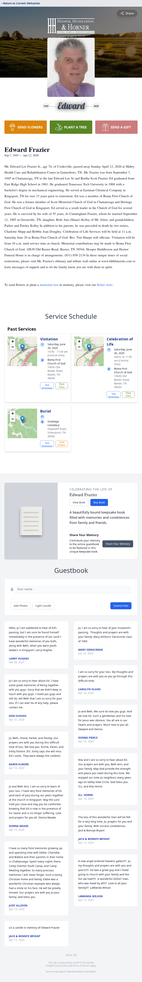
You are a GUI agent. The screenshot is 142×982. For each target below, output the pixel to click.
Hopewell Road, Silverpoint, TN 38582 (57, 432)
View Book (79, 502)
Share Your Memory (118, 544)
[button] (22, 347)
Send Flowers (62, 444)
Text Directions (47, 386)
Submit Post (121, 605)
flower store (104, 284)
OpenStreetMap (75, 971)
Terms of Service (81, 965)
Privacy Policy (60, 965)
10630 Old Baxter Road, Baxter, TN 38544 (55, 372)
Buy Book (99, 502)
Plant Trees (62, 386)
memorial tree (49, 284)
